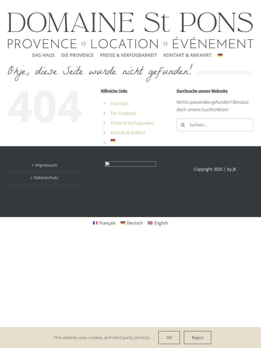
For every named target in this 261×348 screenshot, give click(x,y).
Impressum (46, 165)
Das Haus (120, 103)
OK (169, 337)
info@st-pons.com (49, 6)
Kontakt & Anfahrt (128, 133)
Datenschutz (46, 177)
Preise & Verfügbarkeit (132, 123)
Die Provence (123, 113)
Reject (197, 337)
